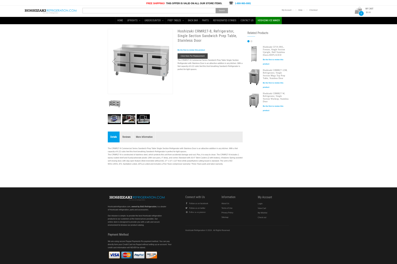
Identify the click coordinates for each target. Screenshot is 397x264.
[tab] (114, 137)
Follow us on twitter (197, 208)
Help (300, 10)
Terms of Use (226, 208)
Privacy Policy (227, 213)
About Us (225, 203)
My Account (286, 10)
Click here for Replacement (193, 56)
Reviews (126, 136)
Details (113, 136)
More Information (144, 136)
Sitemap (224, 217)
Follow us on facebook (198, 203)
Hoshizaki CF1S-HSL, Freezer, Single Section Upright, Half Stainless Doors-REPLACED (274, 51)
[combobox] (149, 10)
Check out (262, 217)
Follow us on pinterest (197, 212)
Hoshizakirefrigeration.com (119, 207)
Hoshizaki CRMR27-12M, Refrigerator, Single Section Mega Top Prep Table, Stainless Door (275, 74)
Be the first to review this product (191, 50)
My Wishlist (262, 213)
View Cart (262, 208)
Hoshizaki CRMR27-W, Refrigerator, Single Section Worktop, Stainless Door (275, 97)
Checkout (313, 10)
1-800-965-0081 (243, 3)
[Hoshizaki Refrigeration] (51, 10)
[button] (114, 61)
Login (260, 204)
